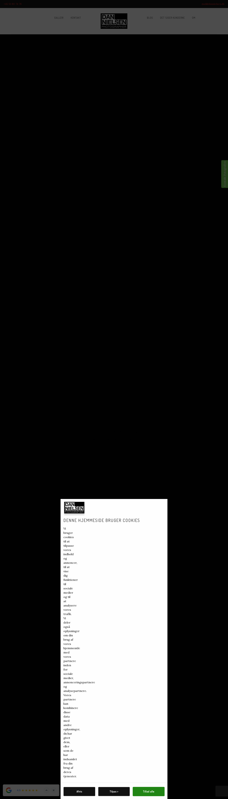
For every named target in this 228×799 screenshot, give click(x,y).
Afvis (79, 791)
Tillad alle (148, 791)
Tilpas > (114, 791)
